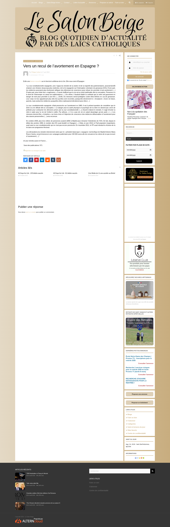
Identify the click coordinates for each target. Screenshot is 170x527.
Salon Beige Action (53, 2)
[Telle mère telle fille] (20, 490)
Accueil (34, 2)
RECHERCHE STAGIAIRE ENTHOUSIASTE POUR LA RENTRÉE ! (136, 381)
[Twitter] (25, 160)
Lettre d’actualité (79, 2)
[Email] (58, 160)
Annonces (92, 2)
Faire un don (132, 417)
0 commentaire (33, 75)
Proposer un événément (140, 402)
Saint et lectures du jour (136, 427)
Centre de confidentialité (137, 433)
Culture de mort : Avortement (33, 61)
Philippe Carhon (35, 72)
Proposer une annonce (139, 394)
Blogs (41, 2)
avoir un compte (31, 212)
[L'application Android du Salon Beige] (143, 458)
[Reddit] (47, 160)
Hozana (144, 239)
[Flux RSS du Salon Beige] (141, 458)
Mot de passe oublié (146, 72)
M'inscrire (149, 80)
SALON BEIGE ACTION (139, 86)
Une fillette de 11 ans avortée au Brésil (101, 173)
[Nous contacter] (137, 458)
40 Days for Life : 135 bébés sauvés (30, 173)
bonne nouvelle (35, 81)
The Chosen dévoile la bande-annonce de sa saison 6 (43, 503)
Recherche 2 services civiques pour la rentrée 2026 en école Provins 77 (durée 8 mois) (137, 370)
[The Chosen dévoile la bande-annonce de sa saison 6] (20, 509)
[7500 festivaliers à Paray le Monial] (20, 480)
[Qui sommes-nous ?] (135, 458)
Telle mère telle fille (32, 483)
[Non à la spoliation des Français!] (139, 108)
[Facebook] (31, 160)
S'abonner (93, 487)
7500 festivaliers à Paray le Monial (37, 473)
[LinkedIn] (42, 160)
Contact (66, 2)
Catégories (132, 424)
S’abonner (131, 421)
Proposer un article (106, 2)
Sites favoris (132, 430)
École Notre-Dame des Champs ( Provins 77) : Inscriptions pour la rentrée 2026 (139, 358)
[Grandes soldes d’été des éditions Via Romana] (20, 500)
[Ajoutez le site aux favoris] (139, 458)
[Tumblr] (53, 160)
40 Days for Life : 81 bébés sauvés (65, 173)
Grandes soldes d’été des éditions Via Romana (41, 493)
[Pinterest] (36, 160)
